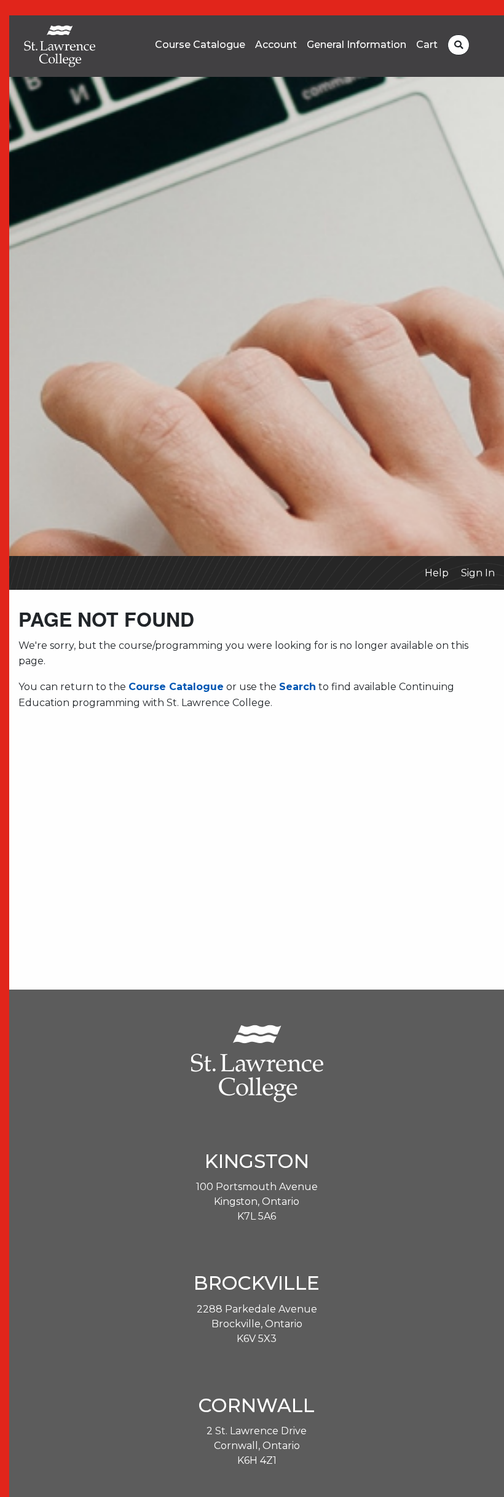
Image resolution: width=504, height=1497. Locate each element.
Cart (427, 45)
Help (437, 573)
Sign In (478, 573)
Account (276, 45)
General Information (356, 45)
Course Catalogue (200, 45)
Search (297, 687)
